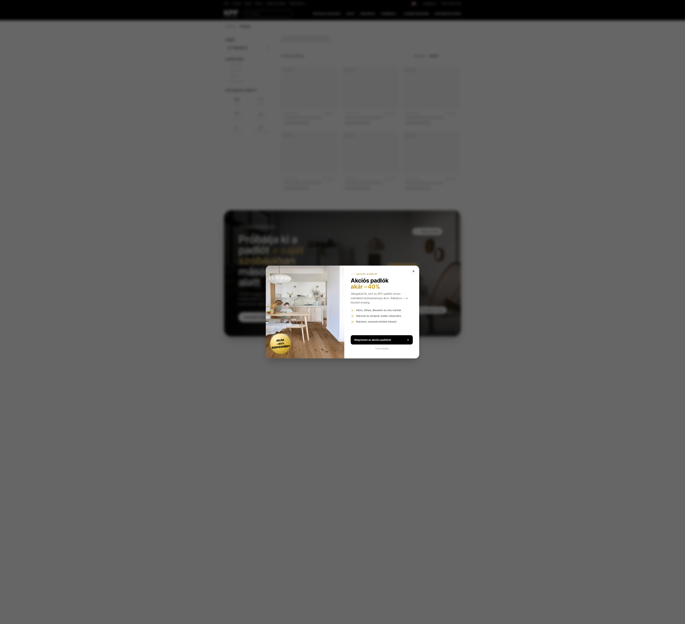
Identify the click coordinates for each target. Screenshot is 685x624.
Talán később (382, 348)
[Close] (413, 271)
